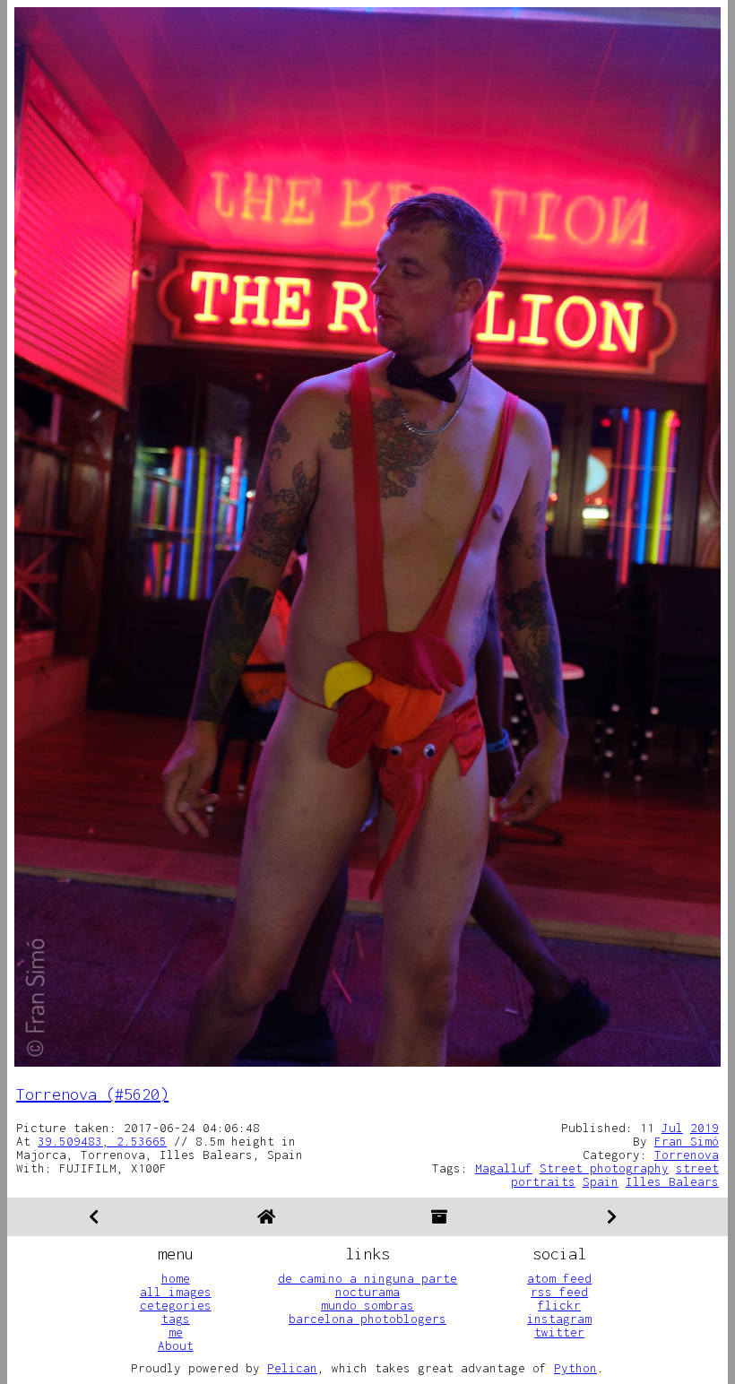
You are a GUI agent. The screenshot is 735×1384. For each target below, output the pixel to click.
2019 (704, 1127)
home (175, 1278)
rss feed (559, 1292)
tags (175, 1318)
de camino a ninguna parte (367, 1278)
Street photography (604, 1168)
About (176, 1345)
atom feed (559, 1278)
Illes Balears (672, 1181)
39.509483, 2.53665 (102, 1141)
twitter (559, 1332)
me (176, 1332)
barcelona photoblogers (367, 1318)
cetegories (176, 1305)
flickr (559, 1305)
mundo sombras (367, 1305)
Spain (600, 1181)
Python (575, 1368)
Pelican (292, 1368)
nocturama (367, 1292)
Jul (672, 1127)
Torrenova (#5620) (92, 1094)
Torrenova (686, 1154)
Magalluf (503, 1168)
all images (176, 1292)
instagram (559, 1318)
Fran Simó (686, 1141)
